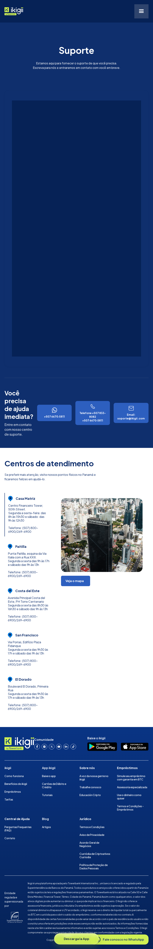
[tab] (29, 514)
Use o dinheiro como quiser (129, 796)
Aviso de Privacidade (91, 834)
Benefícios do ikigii (15, 783)
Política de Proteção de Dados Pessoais (93, 866)
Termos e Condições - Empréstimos (130, 807)
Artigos (46, 827)
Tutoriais (47, 795)
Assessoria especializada (132, 787)
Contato (9, 838)
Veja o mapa (74, 581)
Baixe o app (49, 776)
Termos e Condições (91, 827)
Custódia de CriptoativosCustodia (94, 855)
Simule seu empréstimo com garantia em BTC (131, 777)
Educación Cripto (90, 795)
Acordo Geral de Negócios (89, 844)
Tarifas (8, 799)
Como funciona (14, 776)
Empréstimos (12, 791)
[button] (141, 11)
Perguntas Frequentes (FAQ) (18, 828)
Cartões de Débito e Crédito (54, 785)
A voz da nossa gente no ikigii (93, 777)
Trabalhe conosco (90, 787)
